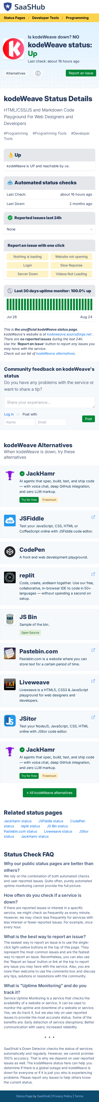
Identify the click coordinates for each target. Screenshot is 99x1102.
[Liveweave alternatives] (10, 684)
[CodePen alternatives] (10, 551)
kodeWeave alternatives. (56, 353)
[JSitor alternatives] (10, 720)
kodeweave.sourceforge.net (69, 334)
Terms (78, 1096)
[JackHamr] (10, 475)
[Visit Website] (93, 517)
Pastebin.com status (20, 831)
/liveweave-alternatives (22, 677)
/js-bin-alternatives (19, 612)
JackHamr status (18, 821)
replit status (30, 826)
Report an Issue (81, 73)
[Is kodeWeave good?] (37, 73)
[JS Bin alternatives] (10, 619)
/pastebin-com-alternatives (26, 646)
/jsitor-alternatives (18, 714)
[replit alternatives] (10, 577)
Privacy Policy (62, 1096)
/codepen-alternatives (22, 545)
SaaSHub (43, 1096)
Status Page (24, 1096)
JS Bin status (57, 826)
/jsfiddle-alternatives (20, 513)
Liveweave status (58, 831)
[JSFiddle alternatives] (10, 520)
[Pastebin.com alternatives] (10, 653)
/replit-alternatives (18, 570)
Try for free (29, 499)
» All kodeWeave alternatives (50, 793)
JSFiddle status (50, 821)
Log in (9, 414)
